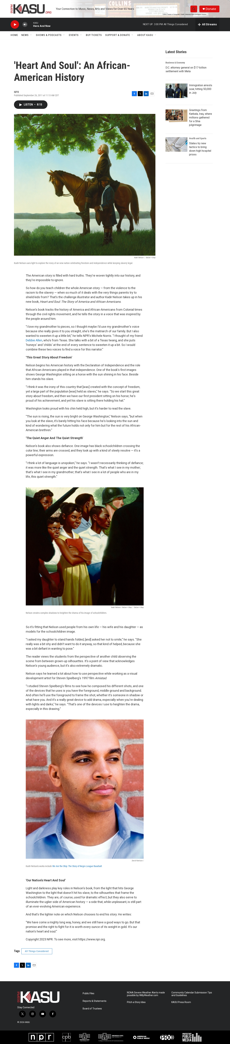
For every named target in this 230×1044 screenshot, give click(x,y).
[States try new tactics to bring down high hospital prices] (176, 144)
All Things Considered (37, 951)
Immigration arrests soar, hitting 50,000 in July (200, 89)
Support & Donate (117, 35)
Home (14, 35)
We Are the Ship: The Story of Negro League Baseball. (77, 866)
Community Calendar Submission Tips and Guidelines (191, 994)
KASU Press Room (181, 1002)
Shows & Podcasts (49, 35)
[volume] (25, 24)
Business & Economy (175, 62)
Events (74, 35)
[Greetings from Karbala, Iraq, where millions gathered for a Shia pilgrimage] (176, 115)
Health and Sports (197, 138)
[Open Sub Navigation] (31, 35)
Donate (211, 9)
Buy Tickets (94, 35)
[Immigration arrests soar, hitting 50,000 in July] (176, 91)
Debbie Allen (34, 340)
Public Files (88, 993)
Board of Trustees (92, 1008)
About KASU (145, 35)
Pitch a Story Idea (136, 1002)
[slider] (30, 24)
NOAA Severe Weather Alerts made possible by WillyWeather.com (146, 994)
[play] (15, 24)
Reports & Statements (94, 1001)
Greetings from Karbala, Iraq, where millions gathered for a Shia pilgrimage (200, 118)
